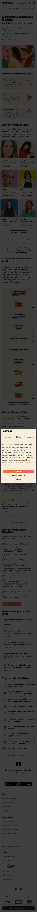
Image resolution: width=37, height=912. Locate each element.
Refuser (18, 479)
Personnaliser (17, 475)
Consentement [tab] (7, 437)
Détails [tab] (18, 437)
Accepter (18, 471)
